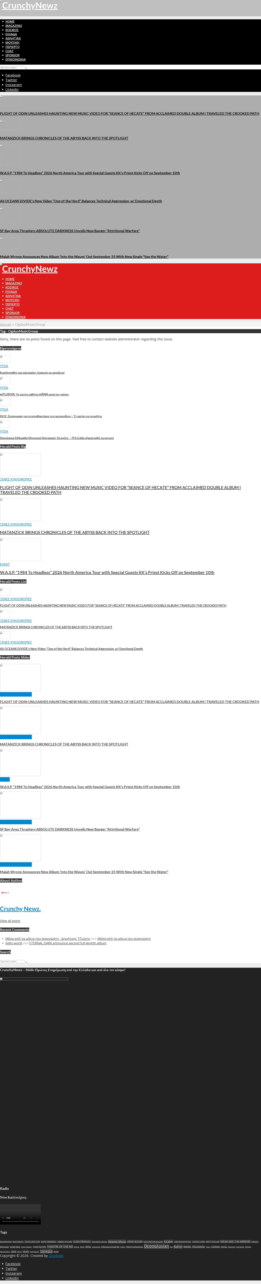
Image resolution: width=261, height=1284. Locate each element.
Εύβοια (122, 1247)
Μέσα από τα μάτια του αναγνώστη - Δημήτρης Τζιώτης (47, 938)
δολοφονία (240, 1247)
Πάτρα (208, 1247)
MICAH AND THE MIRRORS (235, 1241)
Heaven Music (117, 1241)
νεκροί (19, 1252)
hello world (13, 943)
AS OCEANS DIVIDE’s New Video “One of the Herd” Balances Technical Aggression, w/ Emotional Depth (81, 201)
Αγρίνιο (76, 1247)
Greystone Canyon (99, 1241)
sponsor (12, 55)
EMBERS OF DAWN (65, 1241)
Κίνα (171, 1247)
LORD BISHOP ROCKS (182, 1241)
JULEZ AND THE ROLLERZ (153, 1241)
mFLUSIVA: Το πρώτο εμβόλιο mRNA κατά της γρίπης (34, 394)
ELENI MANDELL (49, 1241)
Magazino (13, 26)
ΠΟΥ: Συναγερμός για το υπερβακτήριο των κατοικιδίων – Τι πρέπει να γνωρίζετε (51, 416)
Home (10, 21)
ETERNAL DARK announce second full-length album (67, 943)
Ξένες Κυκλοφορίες (16, 479)
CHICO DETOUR (32, 1241)
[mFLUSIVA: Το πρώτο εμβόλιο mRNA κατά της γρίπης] (5, 383)
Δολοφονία (96, 1247)
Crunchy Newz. (20, 908)
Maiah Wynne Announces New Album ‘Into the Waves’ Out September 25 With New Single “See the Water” (84, 257)
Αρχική (5, 324)
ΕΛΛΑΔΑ (11, 34)
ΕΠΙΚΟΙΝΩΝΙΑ (15, 59)
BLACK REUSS (18, 1241)
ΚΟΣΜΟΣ (12, 30)
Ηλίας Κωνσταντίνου (134, 1247)
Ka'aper (168, 1241)
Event (5, 564)
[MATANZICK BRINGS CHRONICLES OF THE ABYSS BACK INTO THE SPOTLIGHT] (10, 129)
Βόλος (88, 1246)
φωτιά (56, 1251)
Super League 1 (26, 1247)
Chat (9, 51)
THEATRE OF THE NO (60, 1246)
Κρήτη (178, 1246)
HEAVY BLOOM (135, 1241)
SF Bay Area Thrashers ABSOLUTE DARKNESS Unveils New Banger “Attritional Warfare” (70, 231)
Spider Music (15, 1247)
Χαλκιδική (231, 1247)
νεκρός (26, 1251)
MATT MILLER (213, 1241)
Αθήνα (82, 1247)
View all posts (10, 920)
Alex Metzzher (6, 1241)
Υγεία (4, 366)
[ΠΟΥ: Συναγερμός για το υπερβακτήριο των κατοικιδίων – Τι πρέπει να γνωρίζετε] (5, 405)
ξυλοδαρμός (34, 1252)
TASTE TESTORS (39, 1247)
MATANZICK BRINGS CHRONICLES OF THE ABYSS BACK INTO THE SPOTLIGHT (64, 138)
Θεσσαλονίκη (156, 1246)
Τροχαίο (223, 1247)
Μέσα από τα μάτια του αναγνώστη (124, 938)
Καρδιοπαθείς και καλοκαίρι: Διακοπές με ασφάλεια (32, 372)
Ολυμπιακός (198, 1246)
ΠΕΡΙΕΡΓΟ (12, 47)
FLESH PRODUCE (82, 1241)
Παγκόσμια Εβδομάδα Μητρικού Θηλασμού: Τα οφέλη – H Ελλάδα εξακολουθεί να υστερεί (57, 438)
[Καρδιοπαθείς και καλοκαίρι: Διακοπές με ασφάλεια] (5, 361)
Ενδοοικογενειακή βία (110, 1247)
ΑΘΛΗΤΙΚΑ (13, 38)
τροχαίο (46, 1251)
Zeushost (56, 1255)
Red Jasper (4, 1247)
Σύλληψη (215, 1246)
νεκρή (13, 1251)
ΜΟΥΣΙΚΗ (12, 42)
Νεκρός (187, 1246)
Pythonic (254, 1241)
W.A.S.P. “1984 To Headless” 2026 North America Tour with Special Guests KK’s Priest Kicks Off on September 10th (90, 173)
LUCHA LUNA (198, 1241)
